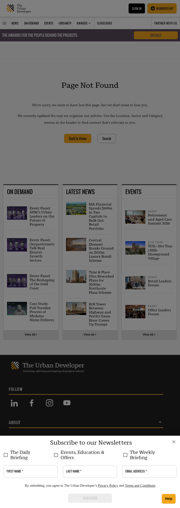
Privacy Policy (108, 485)
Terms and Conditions (140, 485)
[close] (173, 441)
